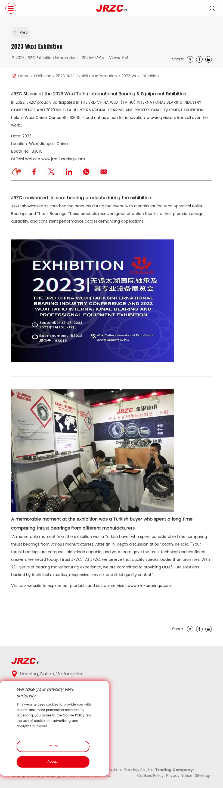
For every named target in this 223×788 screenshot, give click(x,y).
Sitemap (202, 775)
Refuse (53, 746)
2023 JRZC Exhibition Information (86, 76)
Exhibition (42, 76)
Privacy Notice (180, 775)
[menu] (10, 8)
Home (24, 76)
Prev (24, 32)
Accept (52, 761)
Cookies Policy (151, 775)
